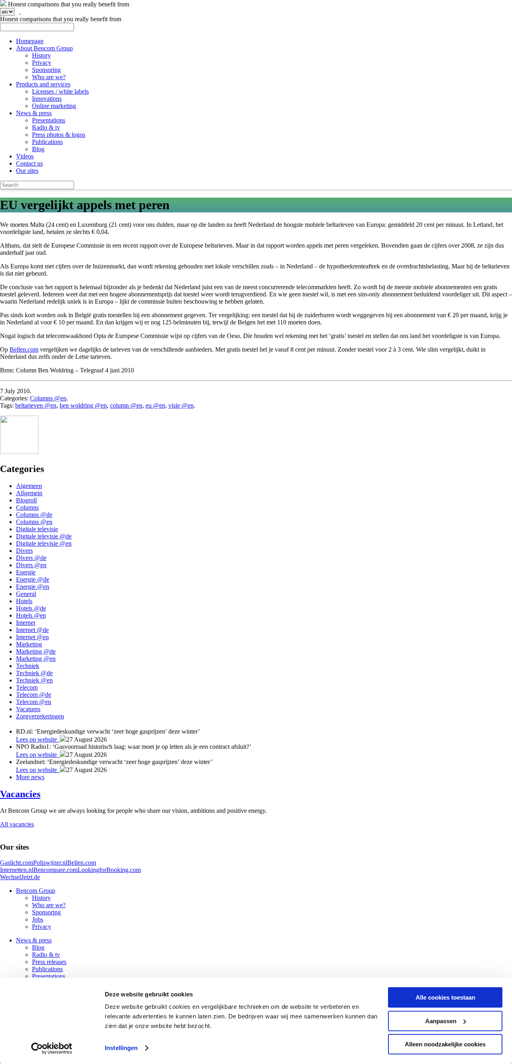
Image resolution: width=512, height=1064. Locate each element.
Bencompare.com (55, 869)
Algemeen (29, 485)
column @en (126, 405)
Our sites (27, 170)
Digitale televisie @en (44, 543)
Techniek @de (34, 673)
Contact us (29, 163)
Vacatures (28, 709)
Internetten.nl (16, 869)
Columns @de (34, 514)
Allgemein (29, 493)
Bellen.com (24, 349)
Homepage (30, 41)
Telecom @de (33, 694)
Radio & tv (46, 127)
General (26, 593)
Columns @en (48, 398)
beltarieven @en (35, 405)
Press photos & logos (58, 134)
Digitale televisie (37, 529)
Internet (25, 622)
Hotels (24, 601)
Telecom (27, 687)
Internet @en (32, 637)
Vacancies (20, 794)
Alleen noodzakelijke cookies (445, 1044)
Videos (25, 156)
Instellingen (121, 1047)
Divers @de (31, 557)
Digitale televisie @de (44, 536)
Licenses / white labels (60, 91)
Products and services (43, 84)
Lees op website (38, 739)
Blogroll (26, 500)
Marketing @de (36, 651)
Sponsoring (46, 69)
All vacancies (17, 824)
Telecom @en (33, 701)
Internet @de (32, 629)
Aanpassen (440, 1021)
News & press (34, 113)
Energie (26, 572)
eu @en (155, 405)
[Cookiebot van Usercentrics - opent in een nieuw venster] (52, 1048)
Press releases (49, 961)
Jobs (37, 919)
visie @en (181, 405)
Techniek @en (34, 680)
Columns (27, 507)
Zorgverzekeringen (40, 716)
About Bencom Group (44, 48)
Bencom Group (35, 890)
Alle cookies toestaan (445, 997)
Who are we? (49, 77)
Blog (38, 149)
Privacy (41, 62)
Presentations (48, 120)
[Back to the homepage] (3, 4)
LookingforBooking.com (109, 869)
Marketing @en (36, 658)
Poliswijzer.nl (50, 862)
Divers (24, 550)
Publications (47, 141)
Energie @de (32, 579)
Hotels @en (31, 615)
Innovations (47, 98)
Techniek (27, 665)
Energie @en (32, 586)
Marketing (29, 644)
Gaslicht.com (16, 862)
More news (30, 777)
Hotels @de (31, 608)
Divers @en (31, 565)
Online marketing (54, 105)
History (41, 55)
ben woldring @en (83, 405)
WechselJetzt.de (20, 877)
